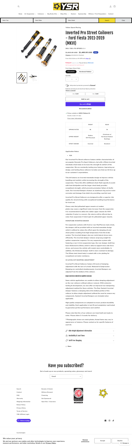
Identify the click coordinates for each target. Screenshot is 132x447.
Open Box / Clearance (48, 401)
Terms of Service (22, 411)
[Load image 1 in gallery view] (22, 78)
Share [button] (69, 346)
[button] (19, 6)
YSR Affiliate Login (23, 414)
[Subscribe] (80, 376)
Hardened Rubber (85, 71)
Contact (19, 392)
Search (19, 389)
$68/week (91, 63)
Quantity (68, 75)
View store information (74, 118)
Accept (102, 441)
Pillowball (71, 71)
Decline (119, 441)
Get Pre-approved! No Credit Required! (75, 65)
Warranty (20, 398)
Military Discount (47, 392)
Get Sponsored (46, 398)
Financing (44, 395)
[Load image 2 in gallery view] (33, 78)
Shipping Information (23, 401)
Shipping (68, 55)
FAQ (18, 395)
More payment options (85, 108)
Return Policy (21, 405)
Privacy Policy (51, 443)
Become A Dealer (47, 389)
